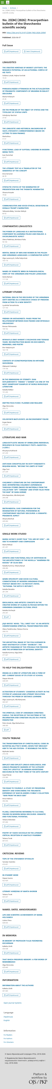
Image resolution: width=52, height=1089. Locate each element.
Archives (13, 8)
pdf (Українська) (12, 51)
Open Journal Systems (13, 1003)
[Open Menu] (2, 2)
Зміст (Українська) (33, 51)
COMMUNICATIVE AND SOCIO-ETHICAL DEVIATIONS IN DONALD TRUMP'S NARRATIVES (25, 206)
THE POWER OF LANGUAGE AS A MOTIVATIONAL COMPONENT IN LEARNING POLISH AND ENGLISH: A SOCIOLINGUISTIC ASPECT (24, 234)
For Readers (8, 1035)
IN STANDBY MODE (10, 875)
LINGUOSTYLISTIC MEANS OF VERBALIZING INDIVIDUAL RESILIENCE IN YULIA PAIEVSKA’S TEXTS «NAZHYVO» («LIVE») (25, 445)
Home (4, 8)
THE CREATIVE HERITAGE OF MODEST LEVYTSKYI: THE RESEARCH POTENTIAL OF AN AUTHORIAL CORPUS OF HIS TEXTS (25, 70)
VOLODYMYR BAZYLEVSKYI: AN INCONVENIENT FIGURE (25, 419)
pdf (7, 617)
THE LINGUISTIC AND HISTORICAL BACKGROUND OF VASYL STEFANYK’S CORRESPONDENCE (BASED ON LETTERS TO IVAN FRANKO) (24, 130)
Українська (8, 1017)
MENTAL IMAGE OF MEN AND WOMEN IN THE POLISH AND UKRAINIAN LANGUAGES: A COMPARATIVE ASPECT (25, 254)
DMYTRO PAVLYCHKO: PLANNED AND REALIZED (22, 403)
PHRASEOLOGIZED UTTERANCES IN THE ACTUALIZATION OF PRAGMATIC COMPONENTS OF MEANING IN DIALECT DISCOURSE (25, 91)
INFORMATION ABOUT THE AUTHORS (18, 985)
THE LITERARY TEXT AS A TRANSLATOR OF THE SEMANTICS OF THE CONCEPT (21, 169)
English (7, 1020)
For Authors (8, 1038)
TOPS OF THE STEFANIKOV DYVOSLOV (18, 859)
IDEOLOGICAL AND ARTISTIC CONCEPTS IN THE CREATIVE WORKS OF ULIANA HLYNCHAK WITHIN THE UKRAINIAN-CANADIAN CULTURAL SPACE (25, 604)
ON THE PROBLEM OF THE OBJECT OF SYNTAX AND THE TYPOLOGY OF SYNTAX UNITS (25, 111)
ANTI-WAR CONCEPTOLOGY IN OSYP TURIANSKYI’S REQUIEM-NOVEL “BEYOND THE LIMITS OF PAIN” (23, 465)
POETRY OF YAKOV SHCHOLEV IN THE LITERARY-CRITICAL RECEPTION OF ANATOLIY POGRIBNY (22, 834)
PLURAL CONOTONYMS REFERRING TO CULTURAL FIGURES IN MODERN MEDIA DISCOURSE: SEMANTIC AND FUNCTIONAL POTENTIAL (24, 814)
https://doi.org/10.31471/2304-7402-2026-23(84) (26, 32)
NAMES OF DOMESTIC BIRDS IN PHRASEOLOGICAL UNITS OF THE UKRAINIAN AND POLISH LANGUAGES (24, 272)
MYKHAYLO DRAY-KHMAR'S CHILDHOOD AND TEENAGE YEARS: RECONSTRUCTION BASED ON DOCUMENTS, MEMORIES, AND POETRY (25, 342)
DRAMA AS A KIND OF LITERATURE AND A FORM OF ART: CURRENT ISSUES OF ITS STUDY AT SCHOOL (23, 674)
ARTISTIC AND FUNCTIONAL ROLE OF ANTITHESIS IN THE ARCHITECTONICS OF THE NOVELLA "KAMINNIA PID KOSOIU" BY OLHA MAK (25, 560)
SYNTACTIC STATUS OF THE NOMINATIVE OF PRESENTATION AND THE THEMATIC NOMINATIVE (23, 188)
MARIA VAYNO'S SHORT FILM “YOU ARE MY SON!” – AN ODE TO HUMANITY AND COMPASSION (25, 540)
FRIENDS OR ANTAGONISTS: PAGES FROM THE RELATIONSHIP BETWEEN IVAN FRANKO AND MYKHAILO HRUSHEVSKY (25, 320)
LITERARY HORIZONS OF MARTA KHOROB (19, 891)
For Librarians (9, 1042)
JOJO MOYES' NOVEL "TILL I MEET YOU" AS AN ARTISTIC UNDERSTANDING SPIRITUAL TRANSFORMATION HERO (25, 624)
